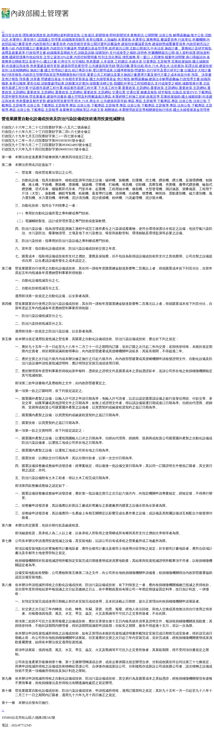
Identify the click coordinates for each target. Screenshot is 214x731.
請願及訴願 (86, 53)
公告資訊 (87, 35)
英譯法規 (191, 66)
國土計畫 (50, 61)
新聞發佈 (102, 35)
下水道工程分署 (109, 88)
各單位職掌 (94, 39)
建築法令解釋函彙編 (164, 79)
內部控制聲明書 (85, 57)
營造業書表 (37, 96)
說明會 (142, 53)
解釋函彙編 (181, 35)
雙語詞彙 (123, 66)
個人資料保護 (186, 53)
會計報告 (123, 79)
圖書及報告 (148, 92)
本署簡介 (16, 39)
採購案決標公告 (101, 83)
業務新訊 (137, 35)
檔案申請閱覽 (175, 57)
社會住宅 (64, 61)
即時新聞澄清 (120, 35)
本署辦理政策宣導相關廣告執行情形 (145, 110)
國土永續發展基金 (102, 79)
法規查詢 (177, 66)
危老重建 (92, 61)
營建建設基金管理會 (93, 48)
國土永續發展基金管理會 (191, 110)
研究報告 (164, 92)
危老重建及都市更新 (45, 66)
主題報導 (164, 61)
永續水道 (135, 61)
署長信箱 (137, 66)
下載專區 (204, 92)
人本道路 (107, 61)
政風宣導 (153, 96)
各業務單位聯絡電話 (74, 110)
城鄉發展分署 (192, 83)
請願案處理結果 (52, 83)
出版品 (177, 92)
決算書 (35, 79)
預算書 (24, 79)
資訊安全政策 (12, 35)
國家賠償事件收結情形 (26, 57)
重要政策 (128, 88)
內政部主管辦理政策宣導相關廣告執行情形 (54, 74)
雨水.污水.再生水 (157, 66)
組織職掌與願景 (73, 39)
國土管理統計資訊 (57, 70)
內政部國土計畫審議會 (32, 48)
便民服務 (129, 57)
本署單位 (138, 39)
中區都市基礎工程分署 (46, 88)
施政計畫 (36, 70)
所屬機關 (199, 39)
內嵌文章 (97, 110)
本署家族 (124, 39)
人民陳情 (157, 57)
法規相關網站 (19, 70)
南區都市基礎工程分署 (80, 88)
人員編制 (110, 39)
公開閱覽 (151, 35)
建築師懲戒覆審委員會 (169, 44)
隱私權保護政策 (34, 35)
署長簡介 (30, 39)
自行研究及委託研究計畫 (165, 70)
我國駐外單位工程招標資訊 (134, 83)
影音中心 (36, 61)
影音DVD (190, 92)
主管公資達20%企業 (58, 57)
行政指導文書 (36, 53)
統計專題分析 (82, 70)
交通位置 (118, 92)
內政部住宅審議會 (63, 48)
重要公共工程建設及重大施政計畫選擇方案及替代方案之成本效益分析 (139, 74)
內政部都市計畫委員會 (49, 44)
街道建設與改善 (17, 66)
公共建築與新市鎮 (102, 66)
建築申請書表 (57, 96)
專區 (131, 101)
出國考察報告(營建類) (130, 70)
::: (3, 31)
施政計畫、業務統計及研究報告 (188, 48)
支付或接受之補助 (123, 53)
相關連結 (111, 110)
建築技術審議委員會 (136, 44)
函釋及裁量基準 (13, 53)
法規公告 (165, 35)
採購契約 (102, 53)
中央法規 (157, 48)
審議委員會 (168, 39)
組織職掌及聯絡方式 (62, 53)
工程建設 (121, 61)
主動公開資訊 (140, 48)
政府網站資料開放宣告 (63, 35)
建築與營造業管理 (74, 66)
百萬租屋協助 (181, 61)
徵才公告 (197, 35)
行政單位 (184, 39)
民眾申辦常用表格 (15, 96)
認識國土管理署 (49, 39)
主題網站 (143, 88)
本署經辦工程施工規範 (128, 96)
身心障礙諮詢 (196, 57)
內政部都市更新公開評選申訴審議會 (93, 44)
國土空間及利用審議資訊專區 (89, 96)
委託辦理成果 (103, 70)
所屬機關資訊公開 (161, 53)
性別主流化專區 (109, 57)
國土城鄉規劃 (191, 96)
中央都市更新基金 (75, 79)
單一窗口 (143, 57)
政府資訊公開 (119, 48)
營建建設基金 (51, 79)
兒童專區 (149, 61)
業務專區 (153, 39)
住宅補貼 (78, 61)
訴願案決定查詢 (77, 83)
